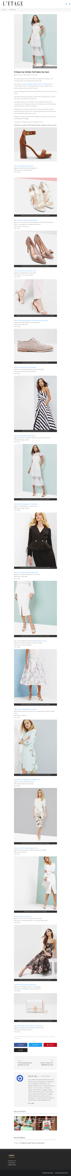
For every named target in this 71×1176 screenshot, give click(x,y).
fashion (46, 1036)
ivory (44, 641)
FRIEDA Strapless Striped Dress (27, 436)
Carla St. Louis (18, 75)
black (40, 641)
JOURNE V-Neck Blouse (25, 916)
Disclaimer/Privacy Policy (47, 1172)
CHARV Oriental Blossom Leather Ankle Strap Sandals (32, 320)
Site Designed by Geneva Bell (61, 1172)
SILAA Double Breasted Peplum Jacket (28, 572)
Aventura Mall (37, 84)
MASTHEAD (11, 1163)
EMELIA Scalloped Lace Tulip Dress (28, 504)
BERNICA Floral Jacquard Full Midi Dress (25, 985)
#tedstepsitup (29, 1036)
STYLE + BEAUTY (27, 75)
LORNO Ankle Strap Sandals (25, 166)
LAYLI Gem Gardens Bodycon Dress (28, 848)
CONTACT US (12, 1161)
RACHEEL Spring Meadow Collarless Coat (29, 779)
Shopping (52, 1036)
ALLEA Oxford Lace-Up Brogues (27, 367)
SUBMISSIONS (12, 1165)
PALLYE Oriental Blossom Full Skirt (27, 709)
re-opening (29, 84)
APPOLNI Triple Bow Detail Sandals (27, 220)
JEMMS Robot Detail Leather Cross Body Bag (30, 1025)
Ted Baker (44, 84)
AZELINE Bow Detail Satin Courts (27, 271)
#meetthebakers (19, 1036)
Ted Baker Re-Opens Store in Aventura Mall (32, 1143)
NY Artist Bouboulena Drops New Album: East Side (25, 1063)
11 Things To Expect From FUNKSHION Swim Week (46, 1063)
